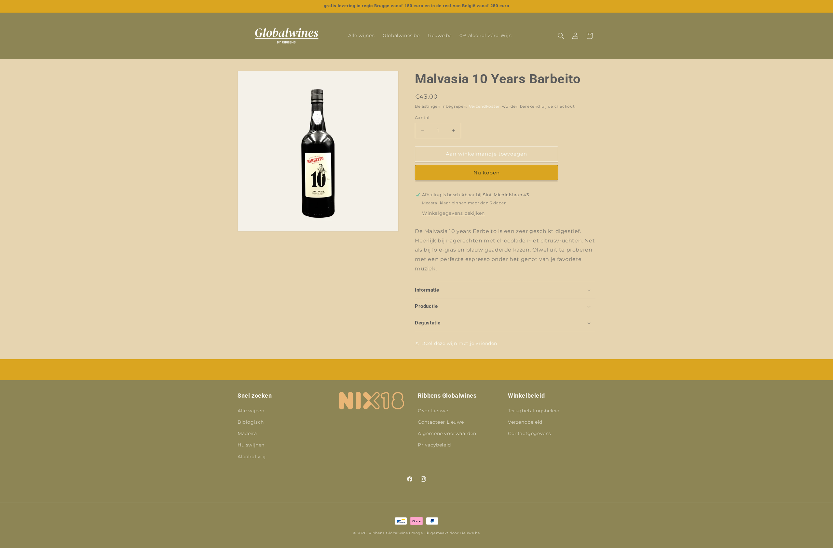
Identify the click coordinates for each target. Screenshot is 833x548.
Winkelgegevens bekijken (453, 213)
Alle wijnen (251, 411)
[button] (561, 36)
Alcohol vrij (252, 456)
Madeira (247, 433)
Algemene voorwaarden (447, 433)
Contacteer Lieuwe (441, 422)
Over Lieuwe (433, 411)
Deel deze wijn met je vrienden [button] (459, 343)
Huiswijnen (251, 445)
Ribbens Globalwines (389, 533)
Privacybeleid (434, 445)
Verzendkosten (485, 106)
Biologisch (251, 422)
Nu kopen (486, 173)
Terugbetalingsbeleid (534, 411)
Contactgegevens (529, 433)
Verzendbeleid (525, 422)
